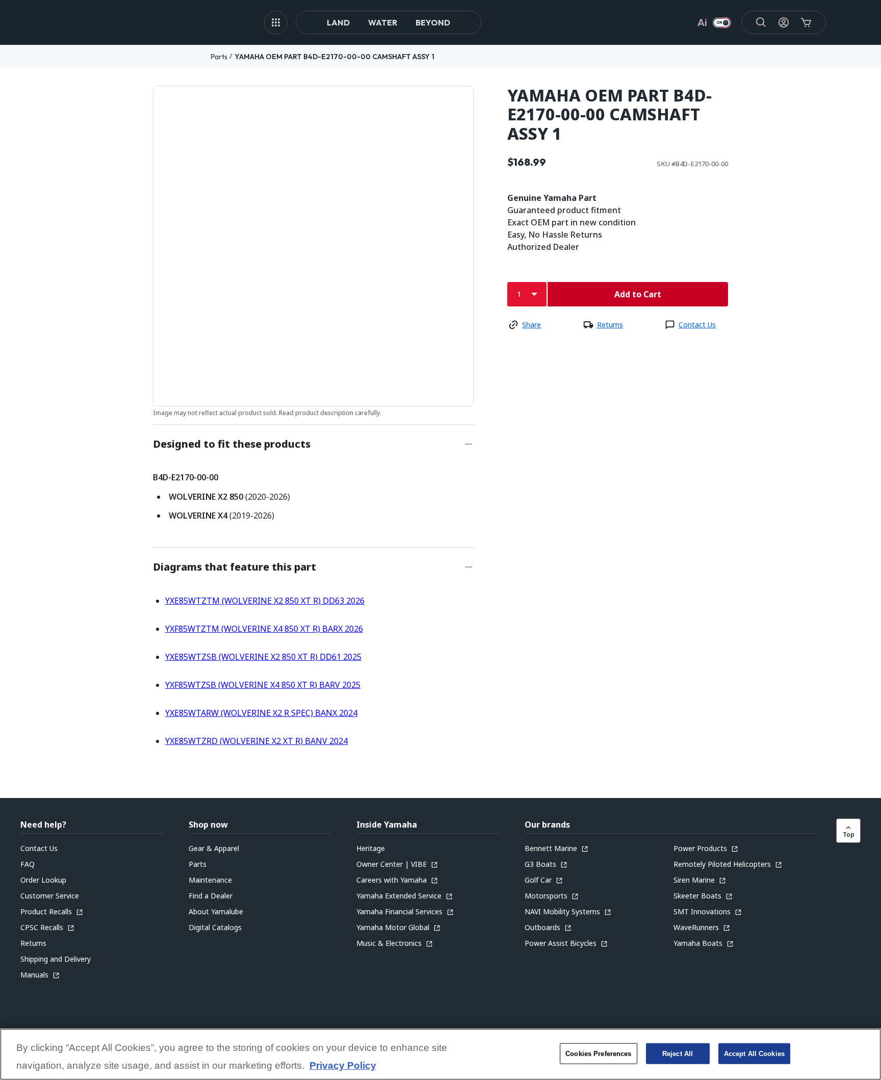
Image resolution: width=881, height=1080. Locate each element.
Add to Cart (637, 294)
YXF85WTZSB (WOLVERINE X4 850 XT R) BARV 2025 (262, 684)
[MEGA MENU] (276, 22)
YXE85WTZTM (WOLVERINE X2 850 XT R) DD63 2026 (265, 600)
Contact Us (697, 324)
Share (531, 324)
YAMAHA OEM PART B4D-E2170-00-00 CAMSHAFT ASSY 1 (334, 56)
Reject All (677, 1053)
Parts (219, 56)
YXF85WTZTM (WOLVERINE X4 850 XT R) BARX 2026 (264, 628)
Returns (610, 324)
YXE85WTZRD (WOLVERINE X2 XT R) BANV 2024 (256, 741)
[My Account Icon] (783, 22)
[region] (440, 1054)
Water (382, 22)
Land (338, 22)
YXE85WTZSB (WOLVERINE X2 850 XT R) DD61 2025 (263, 656)
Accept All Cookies (754, 1053)
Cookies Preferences (598, 1053)
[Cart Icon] (806, 22)
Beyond (433, 22)
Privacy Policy (342, 1066)
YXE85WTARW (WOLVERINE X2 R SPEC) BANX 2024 (261, 712)
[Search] (761, 22)
